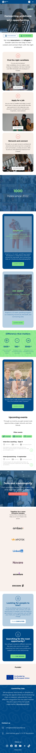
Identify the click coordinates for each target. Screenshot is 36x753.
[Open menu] (33, 2)
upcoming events (18, 168)
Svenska (29, 2)
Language (6, 436)
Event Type (17, 436)
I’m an (18, 621)
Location (27, 436)
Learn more (18, 264)
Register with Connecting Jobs (18, 493)
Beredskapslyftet (22, 704)
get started (18, 87)
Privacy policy (18, 749)
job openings (18, 127)
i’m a (18, 656)
